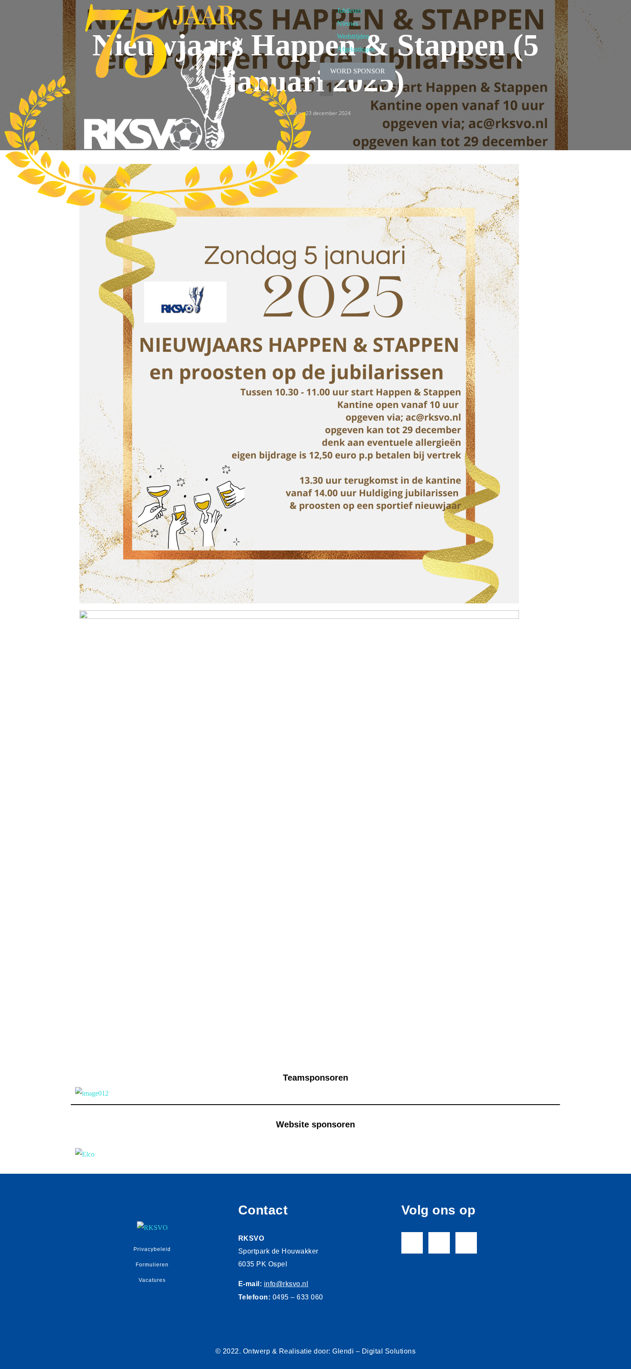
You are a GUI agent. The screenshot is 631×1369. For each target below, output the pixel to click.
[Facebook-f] (412, 1243)
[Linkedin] (466, 1243)
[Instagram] (439, 1243)
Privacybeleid (152, 1249)
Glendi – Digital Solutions (374, 1351)
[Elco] (315, 1154)
